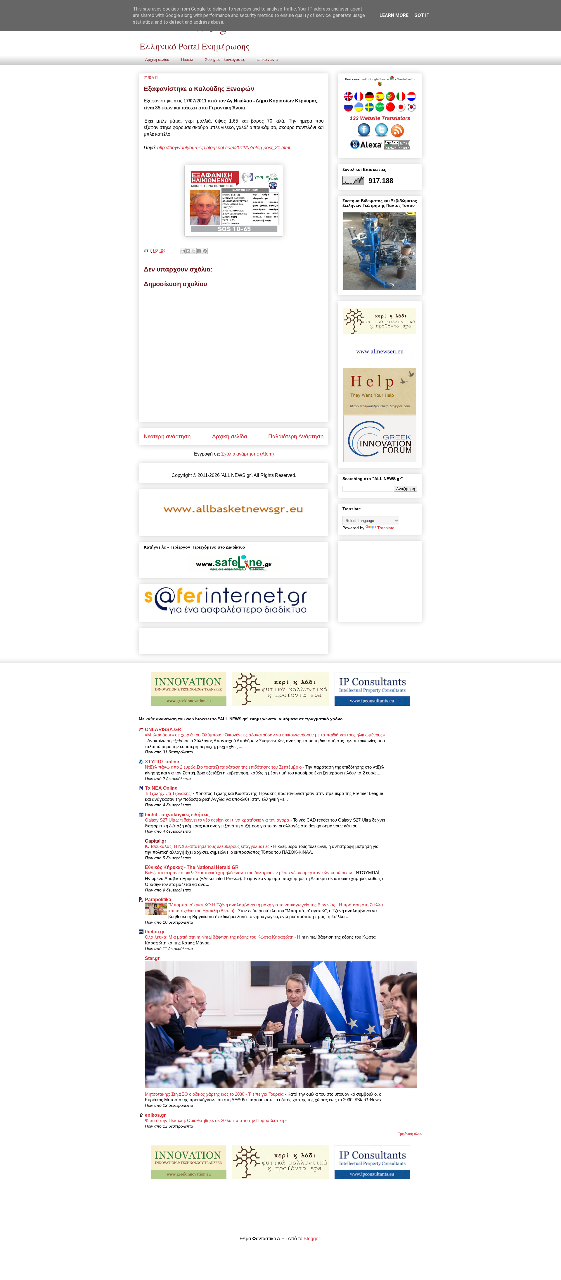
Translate (385, 527)
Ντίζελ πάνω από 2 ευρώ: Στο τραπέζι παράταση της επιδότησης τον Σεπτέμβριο (224, 766)
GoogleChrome (379, 79)
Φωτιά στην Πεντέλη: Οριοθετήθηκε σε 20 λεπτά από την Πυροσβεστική (215, 1120)
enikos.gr (155, 1115)
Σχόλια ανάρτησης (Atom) (247, 453)
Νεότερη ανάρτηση (167, 436)
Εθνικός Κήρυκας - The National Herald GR (192, 867)
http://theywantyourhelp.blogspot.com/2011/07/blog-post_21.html (223, 147)
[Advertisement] (212, 639)
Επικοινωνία (267, 59)
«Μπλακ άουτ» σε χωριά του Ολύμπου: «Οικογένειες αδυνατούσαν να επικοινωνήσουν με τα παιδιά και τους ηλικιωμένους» (265, 734)
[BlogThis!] (188, 251)
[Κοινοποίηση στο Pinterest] (205, 251)
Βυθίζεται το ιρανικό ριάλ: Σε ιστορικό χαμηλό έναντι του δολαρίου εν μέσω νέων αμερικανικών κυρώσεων (249, 872)
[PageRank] (397, 148)
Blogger (312, 1238)
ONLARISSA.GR (163, 729)
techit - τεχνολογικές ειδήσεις (177, 814)
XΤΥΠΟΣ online (162, 761)
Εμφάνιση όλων (410, 1134)
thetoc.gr (155, 931)
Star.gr (152, 958)
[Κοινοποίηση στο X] (194, 251)
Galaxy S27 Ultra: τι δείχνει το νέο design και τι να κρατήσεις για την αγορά (217, 819)
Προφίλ (187, 59)
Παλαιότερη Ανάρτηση (296, 436)
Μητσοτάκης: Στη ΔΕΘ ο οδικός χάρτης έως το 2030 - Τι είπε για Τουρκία (215, 1094)
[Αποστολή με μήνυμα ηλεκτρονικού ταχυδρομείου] (183, 251)
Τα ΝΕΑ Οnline (161, 788)
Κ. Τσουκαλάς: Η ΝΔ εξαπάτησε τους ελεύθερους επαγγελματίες (208, 846)
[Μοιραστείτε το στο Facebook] (199, 251)
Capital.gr (155, 841)
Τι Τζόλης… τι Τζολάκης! (169, 793)
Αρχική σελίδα (157, 59)
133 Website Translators (380, 118)
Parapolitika (158, 899)
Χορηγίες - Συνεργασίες (225, 59)
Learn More (394, 15)
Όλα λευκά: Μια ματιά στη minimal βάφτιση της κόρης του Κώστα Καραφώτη (220, 936)
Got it (422, 15)
